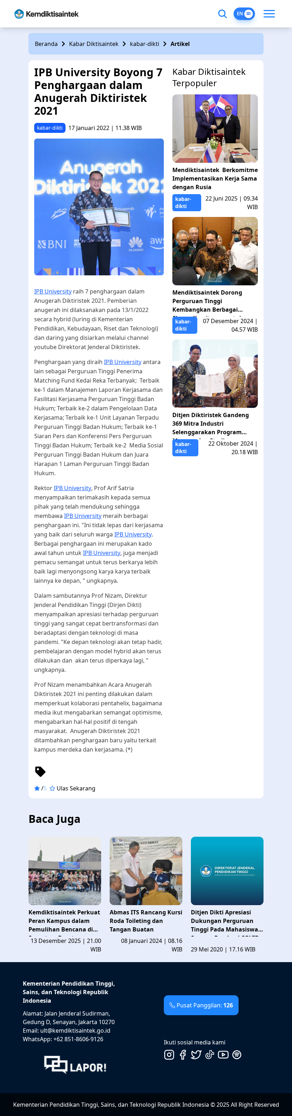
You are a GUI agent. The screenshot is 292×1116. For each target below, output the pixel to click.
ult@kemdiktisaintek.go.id (75, 1030)
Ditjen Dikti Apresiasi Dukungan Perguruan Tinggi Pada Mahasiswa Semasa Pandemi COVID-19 (226, 922)
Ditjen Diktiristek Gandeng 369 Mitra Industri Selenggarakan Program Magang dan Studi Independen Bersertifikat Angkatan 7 (210, 425)
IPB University (53, 291)
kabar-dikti (144, 44)
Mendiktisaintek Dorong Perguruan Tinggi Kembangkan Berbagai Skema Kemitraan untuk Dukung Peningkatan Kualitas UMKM (207, 303)
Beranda (46, 44)
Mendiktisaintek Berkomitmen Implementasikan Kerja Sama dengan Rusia (215, 178)
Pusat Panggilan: (205, 1005)
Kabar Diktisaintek (94, 44)
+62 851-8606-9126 (78, 1039)
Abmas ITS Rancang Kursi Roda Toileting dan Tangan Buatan (146, 920)
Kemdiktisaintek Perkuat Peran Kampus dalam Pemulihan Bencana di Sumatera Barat (64, 922)
